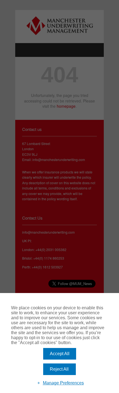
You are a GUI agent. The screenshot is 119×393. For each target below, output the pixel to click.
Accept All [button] (59, 353)
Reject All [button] (59, 369)
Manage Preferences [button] (63, 383)
